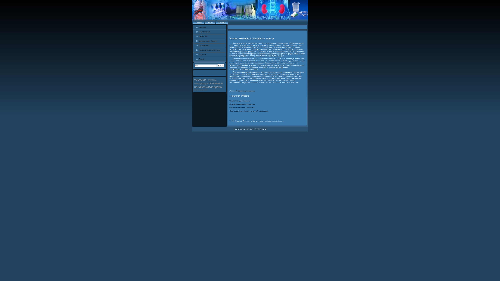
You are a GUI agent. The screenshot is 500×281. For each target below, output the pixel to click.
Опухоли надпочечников (239, 101)
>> (230, 121)
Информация (241, 91)
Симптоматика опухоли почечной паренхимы (248, 111)
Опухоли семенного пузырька (242, 104)
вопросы (251, 91)
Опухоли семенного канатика (242, 108)
